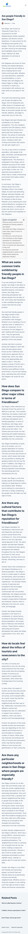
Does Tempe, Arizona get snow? (11, 917)
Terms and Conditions (16, 927)
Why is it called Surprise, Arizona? (12, 903)
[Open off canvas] (25, 5)
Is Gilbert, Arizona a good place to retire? (14, 910)
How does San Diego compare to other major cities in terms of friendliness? (13, 231)
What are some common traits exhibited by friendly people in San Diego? (13, 224)
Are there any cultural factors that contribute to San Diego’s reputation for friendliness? (12, 238)
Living (13, 23)
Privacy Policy (5, 927)
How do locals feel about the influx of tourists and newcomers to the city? (13, 245)
